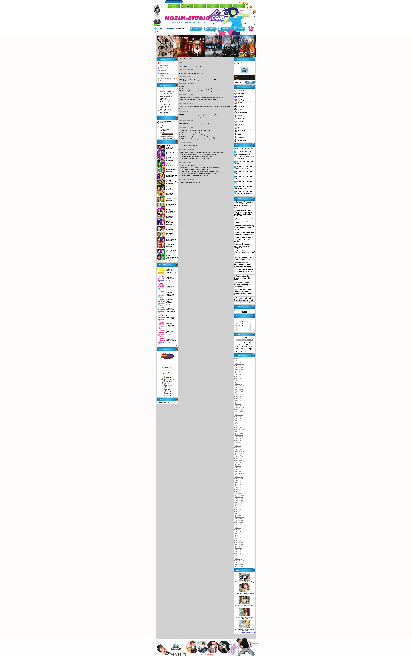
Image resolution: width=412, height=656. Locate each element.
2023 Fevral (238, 548)
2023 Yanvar (239, 546)
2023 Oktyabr (239, 562)
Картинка (163, 70)
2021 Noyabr (239, 520)
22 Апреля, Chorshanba (186, 83)
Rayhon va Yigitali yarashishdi (192, 66)
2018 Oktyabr (239, 453)
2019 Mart (238, 462)
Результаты (163, 136)
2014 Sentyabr (239, 364)
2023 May (238, 553)
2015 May (238, 378)
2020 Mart (238, 484)
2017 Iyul (238, 426)
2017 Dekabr (239, 435)
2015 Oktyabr (239, 387)
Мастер (213, 6)
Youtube (225, 28)
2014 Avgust (238, 362)
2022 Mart (238, 528)
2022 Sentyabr (239, 539)
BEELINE (162, 127)
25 (249, 349)
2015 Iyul (238, 382)
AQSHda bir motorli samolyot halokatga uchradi (196, 135)
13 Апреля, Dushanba (186, 127)
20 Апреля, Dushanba (186, 94)
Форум (188, 6)
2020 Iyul (238, 491)
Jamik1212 (168, 377)
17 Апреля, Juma (184, 111)
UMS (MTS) (163, 130)
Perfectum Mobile (164, 129)
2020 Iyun (238, 489)
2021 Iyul (238, 513)
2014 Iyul (238, 360)
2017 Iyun (238, 424)
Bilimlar (162, 107)
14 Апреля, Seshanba (186, 120)
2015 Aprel (238, 376)
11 (249, 344)
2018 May (238, 444)
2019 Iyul (238, 469)
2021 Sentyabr (239, 517)
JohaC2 (168, 391)
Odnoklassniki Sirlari (166, 91)
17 (247, 346)
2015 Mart (238, 375)
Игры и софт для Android (168, 78)
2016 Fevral (238, 395)
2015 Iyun (238, 380)
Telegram (240, 28)
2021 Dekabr (239, 522)
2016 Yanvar (239, 393)
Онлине (200, 6)
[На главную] (174, 17)
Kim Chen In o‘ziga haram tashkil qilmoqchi (195, 176)
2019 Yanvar (239, 458)
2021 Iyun (238, 511)
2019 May (238, 466)
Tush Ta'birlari (164, 112)
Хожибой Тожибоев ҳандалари (192, 182)
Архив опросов (170, 136)
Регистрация (180, 28)
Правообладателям (165, 402)
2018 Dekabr (239, 457)
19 (252, 346)
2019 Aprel (238, 464)
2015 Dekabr (239, 391)
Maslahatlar (163, 101)
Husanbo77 (168, 381)
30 (244, 351)
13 (237, 346)
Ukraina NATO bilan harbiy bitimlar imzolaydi (196, 159)
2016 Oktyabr (239, 409)
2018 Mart (238, 440)
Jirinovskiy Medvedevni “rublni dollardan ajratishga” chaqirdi (200, 91)
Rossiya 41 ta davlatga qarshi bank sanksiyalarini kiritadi (199, 100)
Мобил (239, 6)
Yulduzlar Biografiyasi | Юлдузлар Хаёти (165, 110)
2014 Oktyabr (239, 365)
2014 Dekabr (239, 369)
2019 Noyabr (239, 477)
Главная (175, 6)
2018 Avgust (238, 449)
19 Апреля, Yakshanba (186, 103)
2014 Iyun (238, 358)
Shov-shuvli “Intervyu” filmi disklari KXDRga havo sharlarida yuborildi (203, 152)
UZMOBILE (163, 124)
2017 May (238, 422)
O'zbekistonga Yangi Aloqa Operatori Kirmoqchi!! (197, 133)
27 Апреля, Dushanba (186, 69)
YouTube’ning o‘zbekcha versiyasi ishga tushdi (196, 131)
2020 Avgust (238, 493)
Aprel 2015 (244, 338)
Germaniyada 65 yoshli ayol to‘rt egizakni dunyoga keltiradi (200, 139)
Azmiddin (168, 389)
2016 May (238, 400)
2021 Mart (238, 506)
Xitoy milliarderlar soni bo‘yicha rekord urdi (195, 87)
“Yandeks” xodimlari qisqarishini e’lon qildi (195, 169)
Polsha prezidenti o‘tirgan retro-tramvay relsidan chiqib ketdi (200, 137)
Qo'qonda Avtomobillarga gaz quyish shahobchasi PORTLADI (201, 80)
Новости (163, 75)
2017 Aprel (238, 420)
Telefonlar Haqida (165, 96)
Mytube (196, 28)
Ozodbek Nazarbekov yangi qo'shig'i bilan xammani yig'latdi (200, 115)
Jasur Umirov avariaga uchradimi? (193, 73)
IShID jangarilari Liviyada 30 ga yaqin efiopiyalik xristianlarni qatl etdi (203, 98)
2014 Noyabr (239, 367)
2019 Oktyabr (239, 475)
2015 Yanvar (239, 371)
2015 (186, 58)
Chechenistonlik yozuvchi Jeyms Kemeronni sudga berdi (199, 154)
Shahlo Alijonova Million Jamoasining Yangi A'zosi (244, 582)
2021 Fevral (238, 504)
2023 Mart (238, 550)
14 (239, 346)
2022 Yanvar (239, 524)
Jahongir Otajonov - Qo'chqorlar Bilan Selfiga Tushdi (198, 156)
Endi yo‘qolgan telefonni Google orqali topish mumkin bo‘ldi (200, 117)
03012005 (168, 393)
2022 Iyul (238, 535)
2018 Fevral (238, 438)
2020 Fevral (238, 482)
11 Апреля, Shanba (185, 142)
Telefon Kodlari (164, 95)
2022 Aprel (238, 529)
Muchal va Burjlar (165, 114)
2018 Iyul (238, 447)
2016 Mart (238, 396)
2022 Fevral (238, 526)
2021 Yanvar (239, 502)
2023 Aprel (238, 551)
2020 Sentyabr (239, 495)
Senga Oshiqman (165, 106)
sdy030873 (168, 385)
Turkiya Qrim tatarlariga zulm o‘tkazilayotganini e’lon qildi (199, 174)
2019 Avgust (238, 471)
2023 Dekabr (239, 566)
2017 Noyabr (239, 433)
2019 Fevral (238, 460)
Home (159, 32)
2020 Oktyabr (239, 497)
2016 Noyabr (239, 411)
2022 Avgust (238, 537)
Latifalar (162, 103)
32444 (168, 387)
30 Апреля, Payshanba (186, 63)
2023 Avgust (238, 559)
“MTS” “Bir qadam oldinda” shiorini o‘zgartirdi (196, 124)
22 (242, 349)
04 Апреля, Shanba (185, 162)
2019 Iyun (238, 467)
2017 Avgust (238, 427)
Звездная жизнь (165, 81)
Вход (170, 28)
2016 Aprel (238, 398)
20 (237, 349)
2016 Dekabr (239, 413)
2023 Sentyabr (239, 560)
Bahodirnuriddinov (168, 379)
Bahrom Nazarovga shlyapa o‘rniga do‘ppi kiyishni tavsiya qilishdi (202, 167)
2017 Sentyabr (239, 429)
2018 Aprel (238, 442)
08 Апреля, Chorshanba (186, 149)
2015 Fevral (238, 373)
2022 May (238, 531)
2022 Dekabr (239, 544)
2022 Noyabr (239, 542)
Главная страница (165, 63)
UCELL (162, 125)
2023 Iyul (238, 557)
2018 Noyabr (239, 455)
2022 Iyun (238, 533)
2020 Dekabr (239, 500)
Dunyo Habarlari (164, 93)
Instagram (212, 28)
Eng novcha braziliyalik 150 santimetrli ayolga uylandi (198, 89)
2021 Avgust (238, 515)
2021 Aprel (238, 508)
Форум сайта (164, 65)
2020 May (238, 488)
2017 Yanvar (239, 415)
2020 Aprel (238, 486)
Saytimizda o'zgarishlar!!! (190, 165)
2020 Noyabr (239, 498)
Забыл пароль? (239, 82)
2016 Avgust (238, 406)
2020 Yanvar (239, 480)
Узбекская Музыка (165, 68)
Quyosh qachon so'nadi (190, 146)
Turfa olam (163, 90)
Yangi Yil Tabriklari (165, 104)
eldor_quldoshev (168, 383)
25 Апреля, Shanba (185, 76)
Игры (226, 6)
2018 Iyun (238, 446)
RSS (158, 25)
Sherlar (162, 98)
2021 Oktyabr (239, 519)
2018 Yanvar (239, 437)
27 (237, 351)
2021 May (238, 509)
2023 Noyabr (239, 564)
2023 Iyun (238, 555)
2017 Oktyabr (239, 431)
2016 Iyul (238, 404)
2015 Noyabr (239, 389)
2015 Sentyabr (239, 385)
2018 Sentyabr (239, 451)
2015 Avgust (238, 384)
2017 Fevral (238, 416)
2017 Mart (238, 418)
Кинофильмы (164, 73)
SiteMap (159, 28)
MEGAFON (163, 132)
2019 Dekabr (239, 478)
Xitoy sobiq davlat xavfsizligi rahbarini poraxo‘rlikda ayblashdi (201, 171)
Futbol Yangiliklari (165, 99)
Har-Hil (162, 88)
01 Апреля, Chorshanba (186, 179)
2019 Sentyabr (239, 473)
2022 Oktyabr (239, 540)
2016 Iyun (238, 402)
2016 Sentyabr (239, 407)
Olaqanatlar (168, 395)
